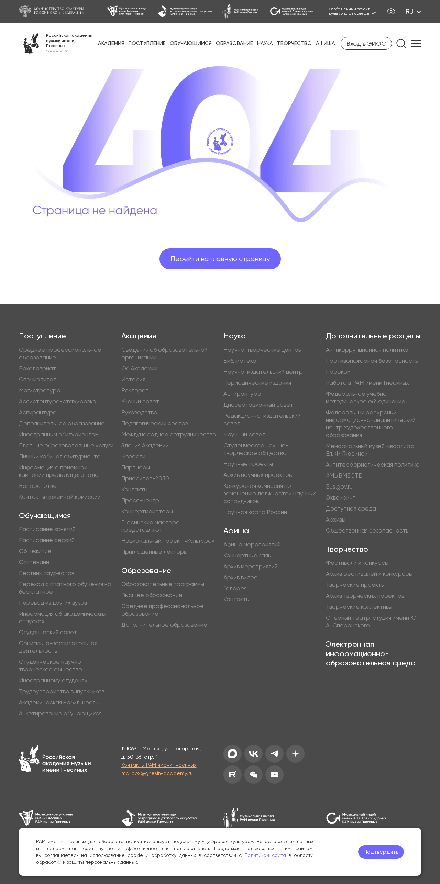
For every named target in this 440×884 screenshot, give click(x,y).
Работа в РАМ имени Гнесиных (367, 382)
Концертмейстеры (147, 511)
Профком (338, 371)
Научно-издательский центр (263, 371)
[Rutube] (232, 774)
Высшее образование (152, 595)
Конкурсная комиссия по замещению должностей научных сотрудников (269, 493)
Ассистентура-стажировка (57, 401)
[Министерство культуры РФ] (55, 11)
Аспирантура (38, 412)
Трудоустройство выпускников (61, 691)
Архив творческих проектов (365, 595)
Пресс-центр (140, 500)
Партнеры (135, 467)
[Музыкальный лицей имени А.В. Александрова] (291, 11)
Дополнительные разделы (373, 336)
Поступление (147, 43)
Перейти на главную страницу (220, 259)
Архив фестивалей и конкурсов (369, 573)
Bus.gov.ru (339, 486)
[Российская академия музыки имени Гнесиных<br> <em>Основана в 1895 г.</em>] (55, 43)
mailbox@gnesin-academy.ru (157, 773)
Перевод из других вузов (53, 602)
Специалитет (37, 379)
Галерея (235, 588)
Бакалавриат (37, 368)
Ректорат (135, 390)
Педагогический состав (154, 423)
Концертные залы (247, 555)
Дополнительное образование (62, 423)
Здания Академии (145, 445)
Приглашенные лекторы (154, 551)
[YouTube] (274, 774)
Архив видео (240, 577)
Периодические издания (257, 382)
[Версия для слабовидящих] (391, 11)
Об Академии (139, 368)
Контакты (134, 489)
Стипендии (34, 562)
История (133, 379)
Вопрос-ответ (39, 485)
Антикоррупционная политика (367, 349)
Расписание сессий (47, 540)
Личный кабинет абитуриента (60, 456)
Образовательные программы (162, 584)
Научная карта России (255, 511)
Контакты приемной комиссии (60, 496)
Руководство (139, 412)
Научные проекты (248, 463)
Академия (111, 43)
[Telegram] (274, 754)
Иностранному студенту (53, 680)
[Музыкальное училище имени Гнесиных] (127, 11)
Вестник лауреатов (46, 573)
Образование (234, 43)
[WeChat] (253, 774)
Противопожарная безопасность (372, 360)
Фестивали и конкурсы (357, 562)
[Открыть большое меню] (416, 43)
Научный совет (244, 434)
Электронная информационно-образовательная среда (371, 653)
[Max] (232, 754)
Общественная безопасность (367, 530)
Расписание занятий (47, 529)
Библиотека (239, 360)
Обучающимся (191, 43)
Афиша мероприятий (251, 544)
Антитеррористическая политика (373, 464)
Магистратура (39, 390)
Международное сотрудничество (168, 434)
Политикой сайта (265, 855)
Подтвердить (381, 852)
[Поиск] (401, 43)
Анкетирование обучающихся (60, 713)
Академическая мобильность (58, 702)
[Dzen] (295, 754)
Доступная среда (351, 508)
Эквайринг (340, 497)
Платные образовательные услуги (66, 445)
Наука (265, 43)
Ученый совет (140, 401)
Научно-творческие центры (262, 349)
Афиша (325, 43)
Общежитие (35, 551)
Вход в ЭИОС (366, 43)
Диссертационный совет (258, 404)
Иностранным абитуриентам (59, 434)
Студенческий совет (48, 632)
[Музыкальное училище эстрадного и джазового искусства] (185, 11)
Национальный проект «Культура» (167, 540)
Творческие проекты (355, 584)
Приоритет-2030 (145, 478)
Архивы (335, 519)
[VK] (253, 754)
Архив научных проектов (257, 474)
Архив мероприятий (250, 566)
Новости (133, 456)
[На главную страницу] (55, 759)
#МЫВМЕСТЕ (344, 475)
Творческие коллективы (359, 606)
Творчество (294, 43)
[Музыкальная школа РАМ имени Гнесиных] (241, 11)
